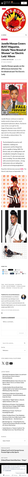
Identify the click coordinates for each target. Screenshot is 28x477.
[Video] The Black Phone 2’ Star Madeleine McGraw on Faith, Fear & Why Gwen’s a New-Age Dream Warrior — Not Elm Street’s (14, 417)
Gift (24, 3)
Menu (4, 35)
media (3, 288)
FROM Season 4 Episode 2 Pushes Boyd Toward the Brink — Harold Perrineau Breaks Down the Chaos (14, 395)
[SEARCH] (25, 35)
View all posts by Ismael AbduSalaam (10, 310)
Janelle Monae (21, 286)
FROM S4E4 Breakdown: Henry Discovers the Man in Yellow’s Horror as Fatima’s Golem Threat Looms (14, 382)
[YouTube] (11, 363)
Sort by (3, 347)
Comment (21, 333)
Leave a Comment (7, 62)
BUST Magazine (10, 284)
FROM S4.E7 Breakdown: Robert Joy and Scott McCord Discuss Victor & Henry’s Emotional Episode (14, 376)
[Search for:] (12, 343)
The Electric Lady (18, 288)
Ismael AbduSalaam (8, 59)
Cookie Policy (8, 470)
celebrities (19, 284)
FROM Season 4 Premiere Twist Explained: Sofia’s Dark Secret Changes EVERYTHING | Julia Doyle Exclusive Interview (13, 406)
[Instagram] (7, 363)
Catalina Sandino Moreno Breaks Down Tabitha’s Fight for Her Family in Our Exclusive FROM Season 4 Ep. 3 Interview (14, 389)
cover (3, 286)
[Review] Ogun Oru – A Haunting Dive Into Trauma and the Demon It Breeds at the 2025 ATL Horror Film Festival (14, 423)
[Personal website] (1, 313)
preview (9, 288)
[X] (3, 363)
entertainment (11, 286)
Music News (4, 39)
